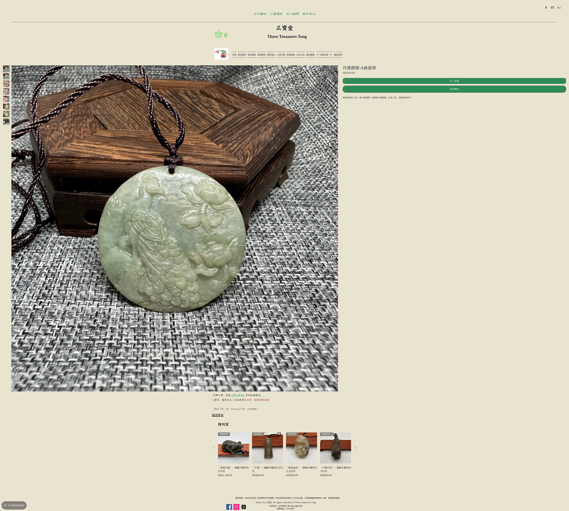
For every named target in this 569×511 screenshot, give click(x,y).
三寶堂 (284, 28)
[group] (284, 454)
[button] (223, 34)
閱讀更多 (218, 415)
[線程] (244, 507)
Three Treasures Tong (287, 36)
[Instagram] (236, 507)
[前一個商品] (213, 448)
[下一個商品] (355, 448)
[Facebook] (546, 7)
